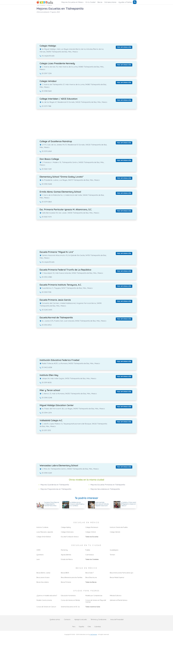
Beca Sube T (89, 573)
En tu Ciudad (90, 2)
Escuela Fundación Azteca (69, 537)
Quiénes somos (55, 619)
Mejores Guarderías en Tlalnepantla (54, 485)
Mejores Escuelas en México (72, 2)
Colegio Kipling (66, 527)
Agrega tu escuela (80, 619)
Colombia (97, 626)
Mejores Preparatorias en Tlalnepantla (55, 489)
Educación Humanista (68, 595)
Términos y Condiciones (98, 619)
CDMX (38, 550)
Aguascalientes (66, 555)
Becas (99, 2)
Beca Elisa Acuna (91, 577)
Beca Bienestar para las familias (71, 577)
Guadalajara (114, 550)
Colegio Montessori (91, 527)
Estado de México (67, 559)
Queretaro (40, 555)
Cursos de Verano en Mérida (70, 600)
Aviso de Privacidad (116, 619)
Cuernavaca (89, 555)
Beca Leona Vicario (42, 577)
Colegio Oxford (90, 532)
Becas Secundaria (42, 582)
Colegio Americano (67, 532)
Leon (38, 559)
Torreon (112, 555)
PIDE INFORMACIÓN (124, 47)
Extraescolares (110, 2)
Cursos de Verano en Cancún (46, 607)
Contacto (67, 619)
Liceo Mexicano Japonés (44, 532)
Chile (89, 626)
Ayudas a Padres (125, 2)
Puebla (87, 550)
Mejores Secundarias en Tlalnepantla (105, 489)
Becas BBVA (65, 573)
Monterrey (64, 550)
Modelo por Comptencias (93, 595)
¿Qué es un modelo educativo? (46, 595)
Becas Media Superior (117, 577)
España (81, 626)
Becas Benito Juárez (43, 573)
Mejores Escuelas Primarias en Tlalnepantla (107, 485)
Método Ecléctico (115, 595)
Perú (73, 626)
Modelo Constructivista (44, 600)
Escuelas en (42, 5)
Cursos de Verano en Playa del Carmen (95, 601)
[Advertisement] (86, 27)
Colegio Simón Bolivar (43, 537)
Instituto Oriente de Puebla (118, 527)
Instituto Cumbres (42, 527)
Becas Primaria (66, 582)
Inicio (38, 5)
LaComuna (93, 634)
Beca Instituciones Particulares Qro (121, 573)
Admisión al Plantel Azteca (118, 600)
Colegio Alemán (115, 532)
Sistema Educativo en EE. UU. (70, 607)
